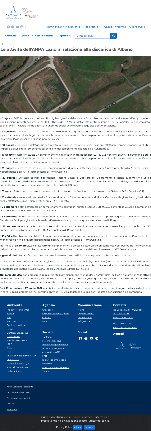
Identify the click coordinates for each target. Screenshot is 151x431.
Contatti (46, 317)
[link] (2, 44)
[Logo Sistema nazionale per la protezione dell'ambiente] (30, 13)
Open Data (13, 359)
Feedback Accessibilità (125, 327)
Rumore (11, 321)
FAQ (44, 356)
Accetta (90, 427)
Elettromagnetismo (17, 333)
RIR (8, 352)
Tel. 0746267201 (121, 313)
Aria (9, 317)
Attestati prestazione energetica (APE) (53, 350)
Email (123, 323)
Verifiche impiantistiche (55, 344)
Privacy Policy (64, 427)
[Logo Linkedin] (22, 27)
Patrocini (47, 363)
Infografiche (84, 321)
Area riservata (137, 26)
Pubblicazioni (85, 317)
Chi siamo (47, 309)
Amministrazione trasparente (63, 26)
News (81, 309)
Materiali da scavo (51, 340)
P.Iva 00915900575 (123, 317)
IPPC (9, 344)
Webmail (120, 26)
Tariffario (47, 337)
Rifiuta (78, 427)
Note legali (12, 409)
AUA (9, 348)
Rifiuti (10, 329)
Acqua (10, 313)
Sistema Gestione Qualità (55, 313)
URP (44, 321)
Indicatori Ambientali (18, 309)
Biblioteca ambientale (54, 360)
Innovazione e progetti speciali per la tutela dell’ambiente (19, 367)
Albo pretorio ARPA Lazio (97, 26)
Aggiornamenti (86, 313)
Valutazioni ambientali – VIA (21, 355)
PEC (115, 323)
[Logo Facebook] (8, 27)
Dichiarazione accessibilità (18, 398)
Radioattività (13, 336)
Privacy (10, 404)
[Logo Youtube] (17, 27)
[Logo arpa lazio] (13, 13)
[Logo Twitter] (13, 27)
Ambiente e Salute (17, 340)
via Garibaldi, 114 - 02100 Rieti (128, 309)
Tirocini (46, 371)
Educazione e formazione (55, 367)
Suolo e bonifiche (16, 325)
